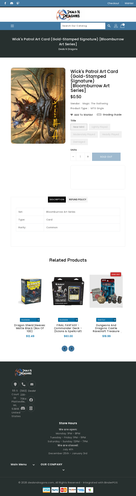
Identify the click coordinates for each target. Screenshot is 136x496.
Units (73, 150)
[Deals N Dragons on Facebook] (5, 3)
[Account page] (116, 26)
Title (73, 120)
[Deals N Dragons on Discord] (11, 3)
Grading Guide (112, 114)
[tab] (57, 200)
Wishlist (129, 3)
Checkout (113, 3)
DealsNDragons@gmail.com (31, 390)
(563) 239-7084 (23, 394)
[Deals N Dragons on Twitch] (17, 3)
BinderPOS (111, 482)
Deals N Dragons (68, 49)
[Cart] (122, 26)
